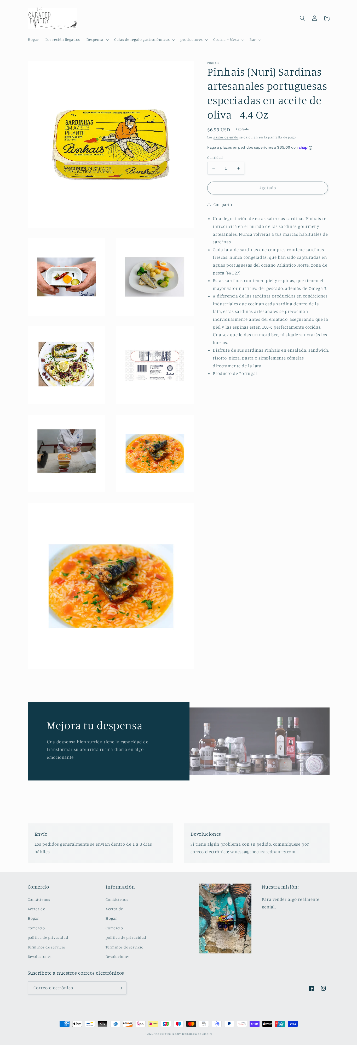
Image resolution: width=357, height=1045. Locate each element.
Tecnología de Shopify (197, 1033)
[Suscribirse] (120, 987)
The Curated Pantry (167, 1033)
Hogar (33, 918)
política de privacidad (48, 937)
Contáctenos (39, 899)
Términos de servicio (47, 947)
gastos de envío (226, 137)
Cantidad (215, 157)
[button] (97, 40)
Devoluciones (40, 956)
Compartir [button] (223, 204)
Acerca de (36, 909)
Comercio (36, 928)
